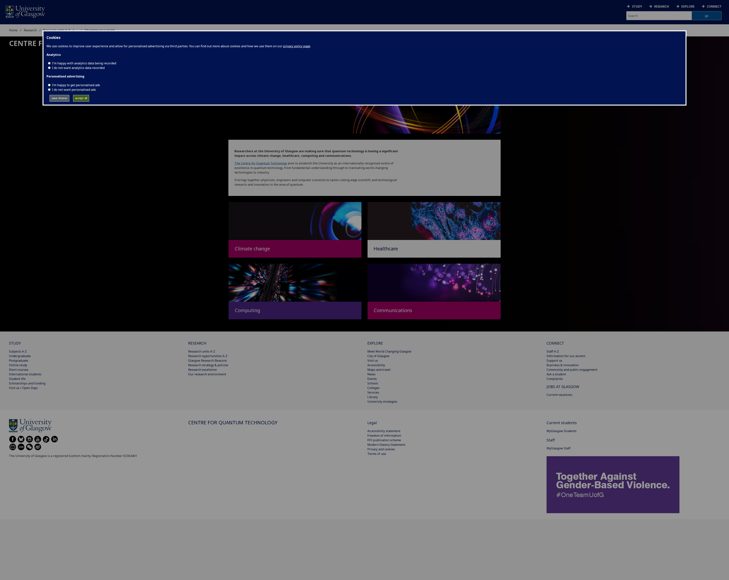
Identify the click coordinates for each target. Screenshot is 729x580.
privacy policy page (296, 46)
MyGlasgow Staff (558, 448)
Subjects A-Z (18, 351)
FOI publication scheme (384, 440)
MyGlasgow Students (562, 431)
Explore (687, 6)
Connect (714, 6)
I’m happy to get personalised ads (76, 85)
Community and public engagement (572, 370)
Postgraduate (18, 360)
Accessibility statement (383, 431)
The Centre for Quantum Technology (260, 163)
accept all (81, 98)
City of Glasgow (378, 356)
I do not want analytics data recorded (78, 68)
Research (661, 6)
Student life (17, 379)
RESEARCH (197, 343)
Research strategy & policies (208, 365)
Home (13, 30)
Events (372, 379)
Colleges (373, 388)
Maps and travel (379, 370)
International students (25, 374)
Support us (554, 360)
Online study (18, 365)
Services (373, 392)
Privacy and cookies (381, 449)
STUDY (15, 343)
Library (372, 397)
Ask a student (556, 374)
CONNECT (555, 343)
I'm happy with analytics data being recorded (84, 63)
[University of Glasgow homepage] (25, 11)
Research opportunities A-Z (207, 356)
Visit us (372, 360)
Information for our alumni (566, 356)
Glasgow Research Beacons (207, 360)
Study (637, 6)
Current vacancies (559, 395)
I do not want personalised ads (74, 90)
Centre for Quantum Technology (232, 422)
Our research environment (207, 374)
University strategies (382, 401)
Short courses (18, 370)
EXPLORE (375, 343)
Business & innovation (563, 365)
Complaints (555, 379)
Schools (372, 383)
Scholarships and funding (27, 383)
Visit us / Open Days (23, 388)
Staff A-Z (553, 351)
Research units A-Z (201, 351)
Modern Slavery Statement (386, 445)
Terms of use (376, 454)
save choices (59, 98)
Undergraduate (20, 356)
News (371, 374)
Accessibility (376, 365)
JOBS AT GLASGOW (563, 386)
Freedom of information (384, 435)
